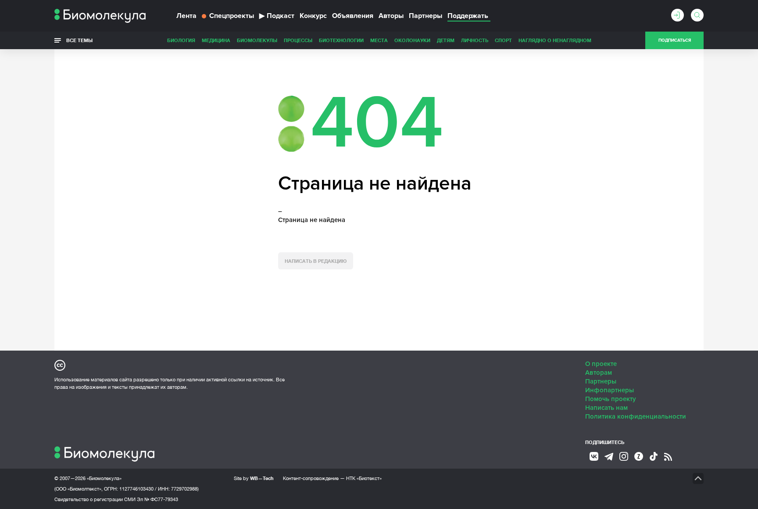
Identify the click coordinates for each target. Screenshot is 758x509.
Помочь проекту (610, 399)
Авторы (391, 15)
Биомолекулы (257, 40)
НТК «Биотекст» (364, 478)
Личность (474, 40)
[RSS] (668, 457)
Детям (445, 40)
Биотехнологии (341, 40)
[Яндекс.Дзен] (638, 456)
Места (379, 40)
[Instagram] (623, 456)
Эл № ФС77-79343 (157, 499)
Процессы (298, 40)
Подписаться (674, 40)
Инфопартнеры (609, 390)
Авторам (598, 372)
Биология (181, 40)
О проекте (601, 364)
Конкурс (313, 15)
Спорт (503, 40)
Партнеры (425, 15)
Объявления (352, 15)
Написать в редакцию (316, 261)
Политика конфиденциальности (635, 416)
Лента (186, 15)
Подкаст (276, 15)
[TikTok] (653, 456)
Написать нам (606, 408)
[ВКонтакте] (594, 456)
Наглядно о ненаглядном (554, 40)
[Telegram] (608, 457)
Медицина (216, 40)
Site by (254, 478)
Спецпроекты (231, 15)
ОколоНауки (412, 40)
